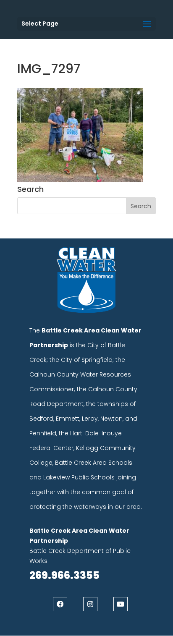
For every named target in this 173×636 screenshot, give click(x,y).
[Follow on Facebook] (60, 604)
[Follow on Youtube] (120, 604)
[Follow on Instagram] (90, 604)
